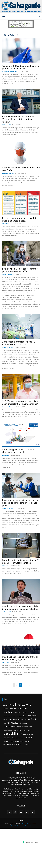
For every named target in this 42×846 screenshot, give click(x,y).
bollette (31, 712)
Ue (21, 745)
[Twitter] (27, 812)
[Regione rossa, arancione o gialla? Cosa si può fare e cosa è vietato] (21, 203)
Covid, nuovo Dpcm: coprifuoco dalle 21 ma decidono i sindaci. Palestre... (20, 607)
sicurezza (6, 741)
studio (27, 741)
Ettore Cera (5, 223)
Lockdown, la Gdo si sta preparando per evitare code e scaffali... (20, 270)
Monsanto (17, 730)
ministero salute (27, 726)
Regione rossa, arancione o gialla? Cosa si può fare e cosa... (19, 219)
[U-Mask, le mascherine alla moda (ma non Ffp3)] (21, 152)
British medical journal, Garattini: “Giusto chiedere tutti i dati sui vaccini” (18, 119)
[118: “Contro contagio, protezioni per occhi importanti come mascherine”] (21, 386)
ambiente (13, 709)
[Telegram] (21, 812)
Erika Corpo (5, 565)
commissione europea (15, 716)
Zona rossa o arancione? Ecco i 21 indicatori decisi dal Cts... (19, 343)
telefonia (7, 744)
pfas (19, 734)
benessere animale (20, 712)
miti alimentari (7, 730)
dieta (5, 719)
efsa (15, 719)
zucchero (26, 745)
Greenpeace (24, 723)
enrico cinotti (6, 124)
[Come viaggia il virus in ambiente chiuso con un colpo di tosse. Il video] (21, 434)
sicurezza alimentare (17, 741)
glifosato (12, 722)
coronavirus (32, 716)
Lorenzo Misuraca (8, 274)
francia (34, 719)
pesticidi (9, 733)
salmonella (19, 738)
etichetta (20, 719)
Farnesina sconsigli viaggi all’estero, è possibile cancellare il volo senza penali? (20, 503)
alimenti (6, 709)
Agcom (5, 705)
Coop (25, 716)
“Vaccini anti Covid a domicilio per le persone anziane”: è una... (20, 67)
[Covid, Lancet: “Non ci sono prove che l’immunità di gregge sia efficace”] (21, 641)
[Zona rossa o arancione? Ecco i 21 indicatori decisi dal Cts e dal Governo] (21, 326)
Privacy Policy (26, 824)
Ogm (24, 730)
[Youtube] (32, 812)
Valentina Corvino (8, 173)
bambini (7, 712)
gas (4, 723)
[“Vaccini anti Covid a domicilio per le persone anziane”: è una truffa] (21, 50)
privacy (31, 734)
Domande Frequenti (25, 826)
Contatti (21, 820)
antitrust (23, 708)
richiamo (6, 738)
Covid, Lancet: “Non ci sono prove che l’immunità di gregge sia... (21, 658)
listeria (19, 726)
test (13, 745)
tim (17, 745)
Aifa (10, 705)
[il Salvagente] (21, 6)
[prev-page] (12, 685)
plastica (25, 734)
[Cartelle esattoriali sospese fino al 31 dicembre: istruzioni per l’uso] (21, 545)
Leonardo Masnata (8, 347)
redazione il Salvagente (9, 71)
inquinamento (9, 726)
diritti (10, 719)
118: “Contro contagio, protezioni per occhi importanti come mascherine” (20, 402)
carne (5, 716)
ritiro (13, 738)
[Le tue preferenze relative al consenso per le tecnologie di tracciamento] (30, 842)
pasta (29, 730)
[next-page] (29, 685)
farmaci (27, 719)
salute (28, 737)
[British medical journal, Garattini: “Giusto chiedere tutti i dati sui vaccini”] (21, 101)
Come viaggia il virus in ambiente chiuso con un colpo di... (18, 451)
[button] (3, 16)
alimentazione (22, 704)
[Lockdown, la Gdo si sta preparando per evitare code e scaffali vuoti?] (21, 253)
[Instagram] (15, 812)
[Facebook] (9, 812)
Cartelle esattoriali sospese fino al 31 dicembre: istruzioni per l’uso (21, 561)
